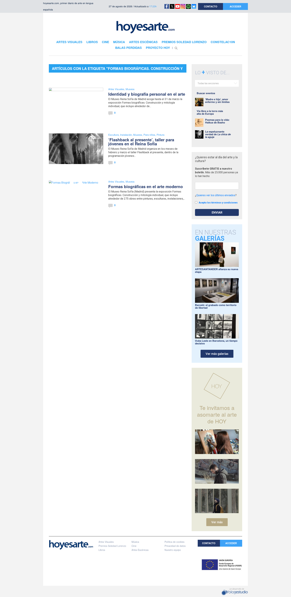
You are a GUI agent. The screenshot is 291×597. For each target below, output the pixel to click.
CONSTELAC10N (223, 42)
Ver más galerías (217, 354)
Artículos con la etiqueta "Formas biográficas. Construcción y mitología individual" (117, 69)
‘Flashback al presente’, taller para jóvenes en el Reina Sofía (141, 142)
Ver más (217, 522)
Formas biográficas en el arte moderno (145, 186)
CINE (105, 42)
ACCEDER (235, 6)
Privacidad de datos (175, 545)
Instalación (126, 134)
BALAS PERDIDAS (128, 47)
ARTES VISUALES (69, 42)
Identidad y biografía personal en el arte (146, 94)
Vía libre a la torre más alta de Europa (210, 112)
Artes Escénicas (140, 550)
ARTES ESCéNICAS (143, 42)
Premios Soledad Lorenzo (112, 545)
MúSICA (119, 42)
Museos (130, 89)
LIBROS (92, 42)
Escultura (113, 134)
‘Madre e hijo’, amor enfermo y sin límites (217, 100)
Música (135, 541)
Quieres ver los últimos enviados (215, 195)
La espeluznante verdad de (218, 134)
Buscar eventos (206, 93)
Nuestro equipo (173, 550)
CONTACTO (210, 6)
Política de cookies (174, 541)
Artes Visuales (116, 89)
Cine (134, 545)
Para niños (149, 134)
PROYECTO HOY (158, 47)
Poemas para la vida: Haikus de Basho (217, 121)
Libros (102, 550)
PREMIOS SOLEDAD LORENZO (184, 42)
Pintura (160, 134)
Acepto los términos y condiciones (218, 202)
